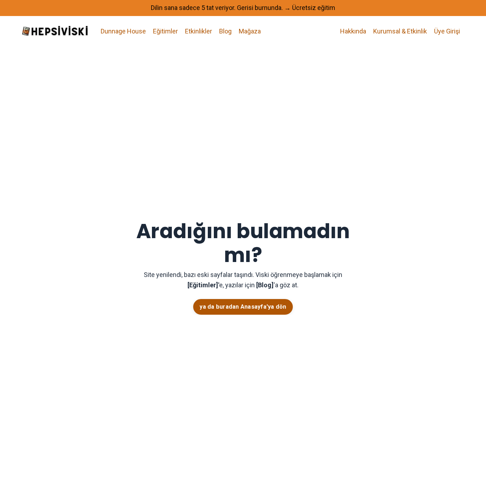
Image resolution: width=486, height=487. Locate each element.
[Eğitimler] (202, 285)
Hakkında (353, 31)
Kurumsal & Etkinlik (400, 31)
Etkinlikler (198, 31)
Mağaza (250, 31)
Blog (225, 31)
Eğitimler (165, 31)
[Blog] (265, 285)
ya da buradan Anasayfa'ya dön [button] (243, 306)
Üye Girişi (447, 31)
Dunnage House (123, 31)
